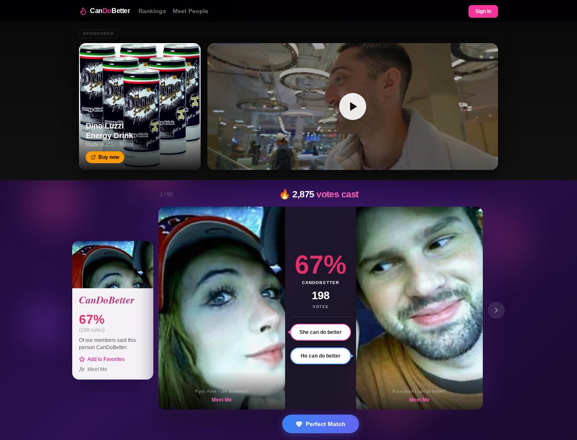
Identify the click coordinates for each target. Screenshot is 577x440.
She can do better (320, 332)
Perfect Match (326, 424)
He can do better (320, 356)
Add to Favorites (106, 359)
